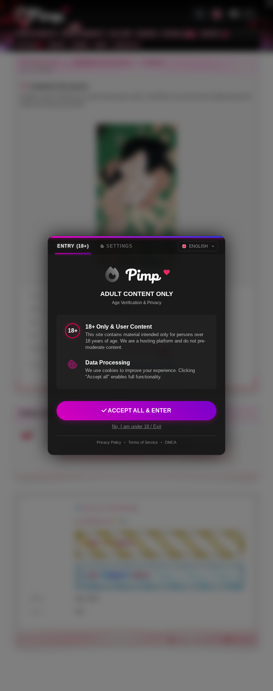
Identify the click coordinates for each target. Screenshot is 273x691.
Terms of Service (143, 442)
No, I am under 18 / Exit (136, 426)
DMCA (170, 442)
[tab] (73, 246)
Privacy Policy (109, 442)
